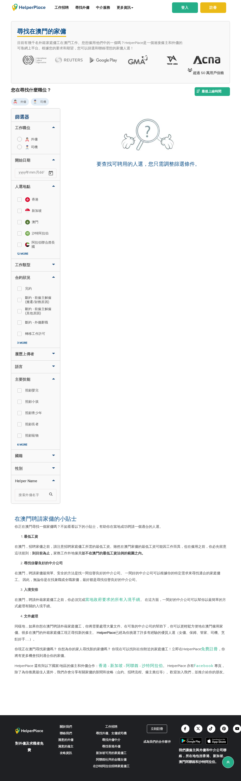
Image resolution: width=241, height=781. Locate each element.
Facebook (203, 665)
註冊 (213, 7)
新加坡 (116, 665)
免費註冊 (209, 649)
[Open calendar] (50, 173)
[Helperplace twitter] (198, 729)
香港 (103, 665)
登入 (185, 7)
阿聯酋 (132, 665)
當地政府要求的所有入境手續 (112, 599)
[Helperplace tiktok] (211, 729)
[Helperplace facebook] (185, 729)
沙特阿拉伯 (152, 665)
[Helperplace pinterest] (224, 729)
